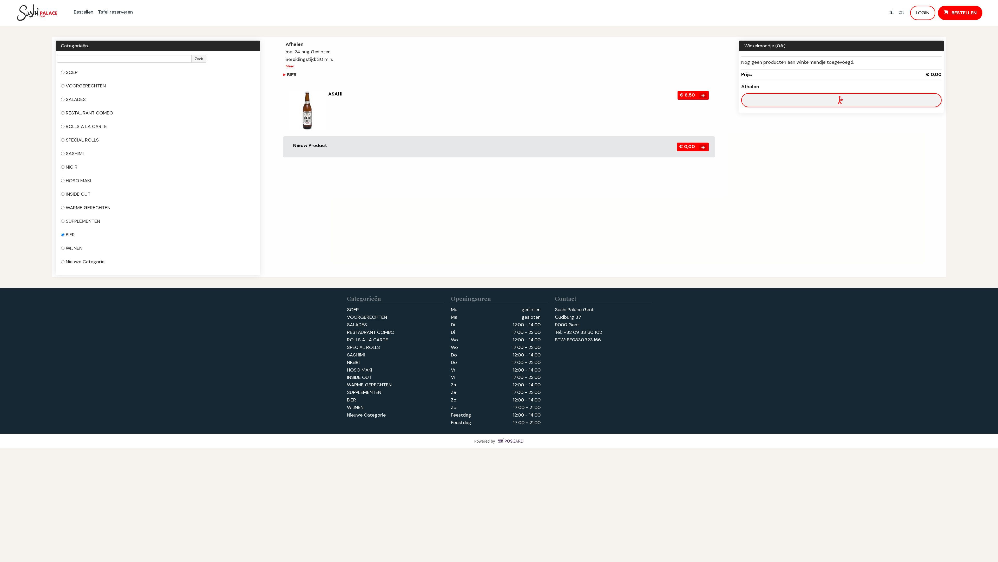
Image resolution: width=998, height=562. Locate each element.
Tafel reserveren (115, 12)
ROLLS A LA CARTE (86, 126)
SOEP (71, 72)
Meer (290, 66)
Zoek (199, 58)
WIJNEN (74, 248)
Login (922, 13)
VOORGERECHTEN (86, 86)
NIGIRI (72, 167)
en (901, 12)
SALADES (76, 99)
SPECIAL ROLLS (82, 140)
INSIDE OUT (78, 194)
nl (891, 12)
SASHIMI (75, 153)
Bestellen (83, 12)
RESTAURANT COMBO (89, 113)
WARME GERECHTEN (88, 208)
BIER (70, 235)
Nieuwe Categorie (85, 262)
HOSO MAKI (78, 180)
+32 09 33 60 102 (583, 332)
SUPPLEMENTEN (83, 221)
